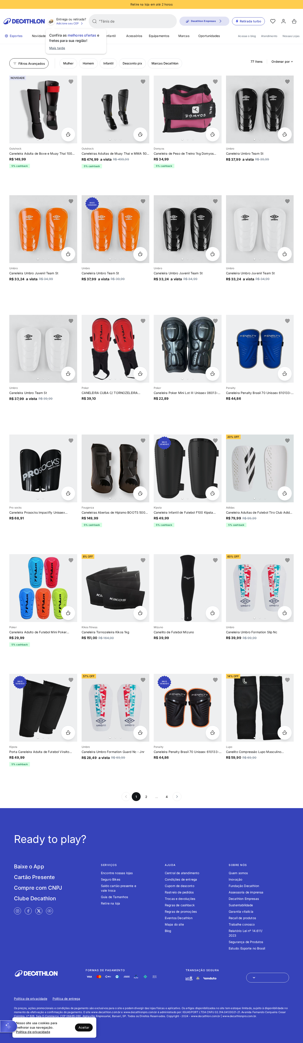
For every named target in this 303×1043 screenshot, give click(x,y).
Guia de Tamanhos (114, 897)
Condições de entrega (181, 879)
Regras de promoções (181, 911)
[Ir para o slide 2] (43, 139)
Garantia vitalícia (241, 911)
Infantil (111, 36)
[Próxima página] (177, 796)
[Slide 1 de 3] (188, 349)
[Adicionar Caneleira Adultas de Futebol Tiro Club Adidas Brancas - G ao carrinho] (284, 493)
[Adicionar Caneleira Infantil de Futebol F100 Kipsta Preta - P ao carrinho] (212, 493)
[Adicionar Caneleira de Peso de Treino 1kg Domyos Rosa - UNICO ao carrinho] (212, 134)
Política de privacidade (30, 998)
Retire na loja (110, 903)
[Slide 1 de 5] (260, 109)
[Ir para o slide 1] (38, 139)
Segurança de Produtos (246, 942)
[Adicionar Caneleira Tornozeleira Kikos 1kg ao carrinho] (140, 613)
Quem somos (238, 873)
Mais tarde (57, 48)
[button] (8, 1026)
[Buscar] (94, 21)
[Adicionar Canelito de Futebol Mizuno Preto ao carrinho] (212, 613)
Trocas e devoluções (180, 899)
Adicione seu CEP (67, 23)
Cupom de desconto (179, 886)
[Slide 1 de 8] (116, 109)
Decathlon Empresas (244, 899)
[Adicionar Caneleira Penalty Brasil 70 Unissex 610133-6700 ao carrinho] (284, 374)
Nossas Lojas (291, 36)
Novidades (39, 36)
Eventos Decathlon (179, 918)
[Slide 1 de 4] (43, 109)
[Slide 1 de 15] (188, 109)
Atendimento (269, 36)
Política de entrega (66, 998)
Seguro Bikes (110, 879)
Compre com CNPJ (38, 888)
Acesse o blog (247, 36)
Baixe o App (29, 866)
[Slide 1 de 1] (260, 349)
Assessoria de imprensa (246, 892)
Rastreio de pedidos (179, 892)
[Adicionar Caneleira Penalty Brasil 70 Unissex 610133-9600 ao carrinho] (212, 732)
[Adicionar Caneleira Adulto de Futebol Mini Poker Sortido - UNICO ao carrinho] (68, 613)
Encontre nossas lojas (117, 873)
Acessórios (134, 36)
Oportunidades (209, 36)
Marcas (183, 36)
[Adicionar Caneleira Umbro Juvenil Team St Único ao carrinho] (68, 254)
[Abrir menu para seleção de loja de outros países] (267, 978)
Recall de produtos (242, 918)
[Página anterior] (126, 796)
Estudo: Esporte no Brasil (247, 948)
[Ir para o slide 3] (48, 139)
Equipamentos (159, 36)
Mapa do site (174, 924)
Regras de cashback (180, 905)
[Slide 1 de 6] (116, 349)
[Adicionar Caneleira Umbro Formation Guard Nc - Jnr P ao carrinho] (140, 732)
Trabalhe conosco (242, 924)
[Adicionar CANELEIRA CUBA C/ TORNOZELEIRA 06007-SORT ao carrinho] (140, 374)
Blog (168, 931)
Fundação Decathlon (244, 886)
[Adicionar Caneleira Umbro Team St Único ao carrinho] (284, 134)
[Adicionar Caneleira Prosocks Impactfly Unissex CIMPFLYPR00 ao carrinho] (68, 493)
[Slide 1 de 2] (43, 468)
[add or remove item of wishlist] (71, 81)
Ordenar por (281, 61)
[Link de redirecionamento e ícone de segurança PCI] (198, 978)
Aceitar (84, 1027)
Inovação (235, 879)
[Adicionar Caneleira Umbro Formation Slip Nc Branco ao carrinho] (284, 613)
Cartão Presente (34, 877)
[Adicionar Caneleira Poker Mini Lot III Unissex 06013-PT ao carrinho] (212, 374)
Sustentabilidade (241, 905)
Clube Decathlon (35, 898)
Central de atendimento (182, 873)
